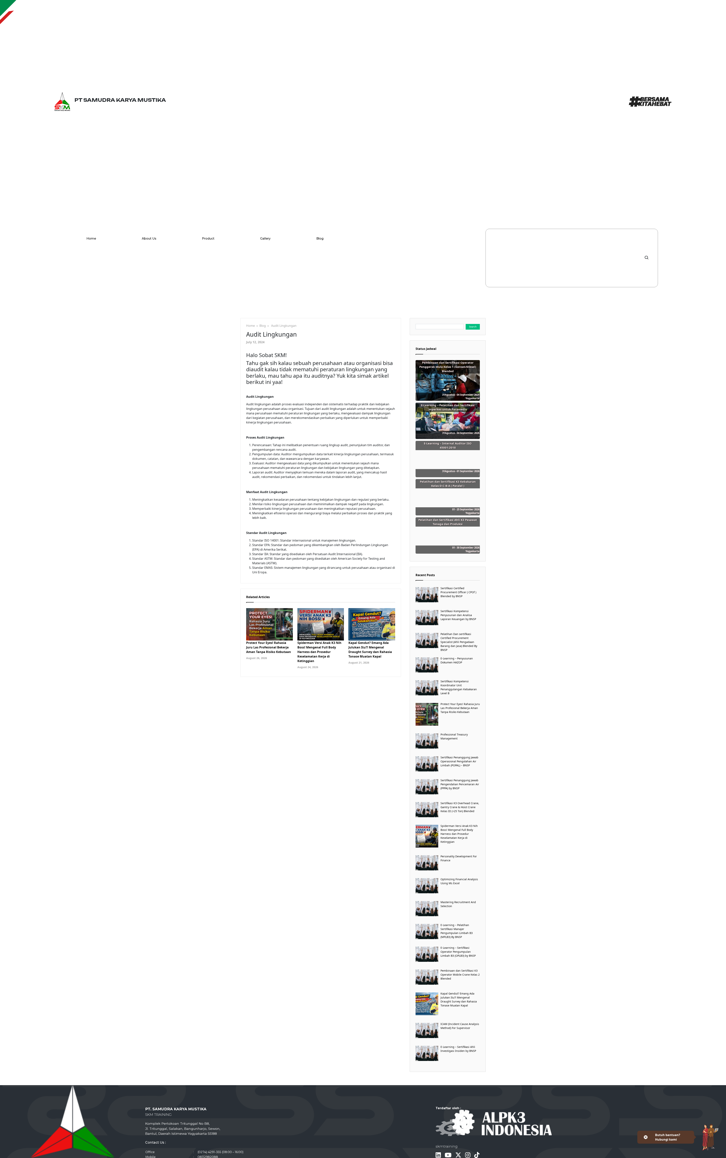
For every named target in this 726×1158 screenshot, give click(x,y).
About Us (149, 238)
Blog (319, 238)
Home (91, 238)
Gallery (265, 238)
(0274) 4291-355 (209, 1152)
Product (208, 238)
